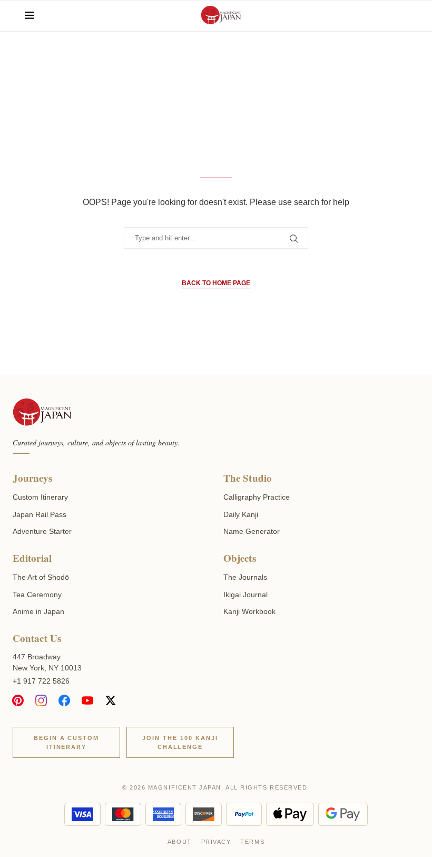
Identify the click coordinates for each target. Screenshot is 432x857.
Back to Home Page (216, 283)
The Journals (245, 577)
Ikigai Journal (245, 594)
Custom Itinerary (40, 497)
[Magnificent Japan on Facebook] (64, 700)
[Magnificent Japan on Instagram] (41, 700)
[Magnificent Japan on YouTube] (87, 700)
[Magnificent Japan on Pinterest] (18, 700)
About (180, 842)
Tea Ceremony (37, 594)
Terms (252, 842)
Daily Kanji (240, 514)
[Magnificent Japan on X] (110, 700)
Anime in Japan (38, 611)
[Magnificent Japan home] (42, 413)
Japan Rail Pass (39, 514)
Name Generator (251, 531)
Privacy (216, 842)
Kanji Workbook (249, 611)
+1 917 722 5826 (41, 681)
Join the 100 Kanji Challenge (180, 742)
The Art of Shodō (41, 577)
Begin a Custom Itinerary (67, 742)
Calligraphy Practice (256, 497)
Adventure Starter (42, 531)
